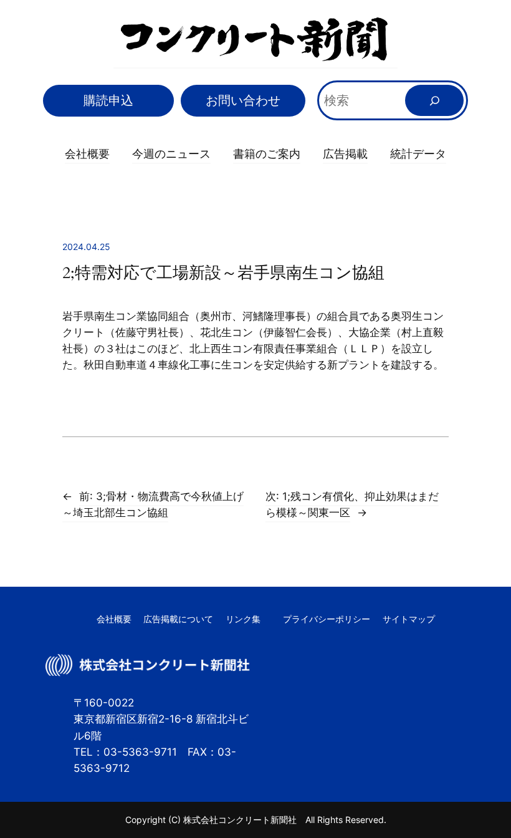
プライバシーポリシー (326, 619)
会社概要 (87, 153)
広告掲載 (345, 153)
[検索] (434, 100)
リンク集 (243, 619)
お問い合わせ (243, 100)
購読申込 (108, 100)
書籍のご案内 (266, 153)
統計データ (418, 153)
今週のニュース (171, 153)
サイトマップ (409, 619)
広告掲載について (178, 619)
